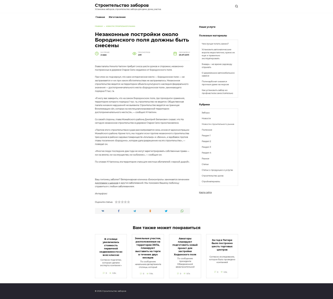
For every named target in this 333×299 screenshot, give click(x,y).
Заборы (206, 112)
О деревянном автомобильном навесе (218, 74)
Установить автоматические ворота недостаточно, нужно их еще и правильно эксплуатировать (218, 54)
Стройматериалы (211, 181)
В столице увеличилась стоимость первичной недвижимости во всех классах (111, 247)
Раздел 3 (206, 147)
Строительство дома (212, 175)
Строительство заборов (122, 5)
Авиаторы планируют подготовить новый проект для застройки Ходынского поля (185, 246)
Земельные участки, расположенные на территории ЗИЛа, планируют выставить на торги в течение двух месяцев (148, 248)
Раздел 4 (206, 152)
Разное (205, 158)
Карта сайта (205, 192)
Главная (100, 17)
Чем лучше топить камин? (215, 44)
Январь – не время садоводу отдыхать (217, 65)
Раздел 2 (206, 141)
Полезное (207, 130)
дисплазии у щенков (106, 183)
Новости (206, 118)
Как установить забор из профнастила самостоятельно (217, 91)
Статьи (205, 164)
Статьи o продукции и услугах (217, 170)
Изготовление (117, 17)
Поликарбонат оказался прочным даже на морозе (215, 83)
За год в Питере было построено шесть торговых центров (222, 245)
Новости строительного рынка (218, 124)
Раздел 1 (206, 135)
